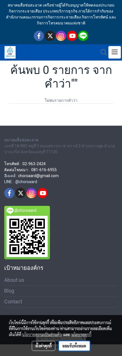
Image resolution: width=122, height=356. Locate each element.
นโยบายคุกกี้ (81, 334)
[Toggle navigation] (114, 52)
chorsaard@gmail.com (38, 175)
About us (14, 280)
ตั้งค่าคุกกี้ (43, 345)
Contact (13, 302)
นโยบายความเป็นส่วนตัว (42, 334)
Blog (9, 291)
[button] (102, 52)
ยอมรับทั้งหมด (74, 345)
